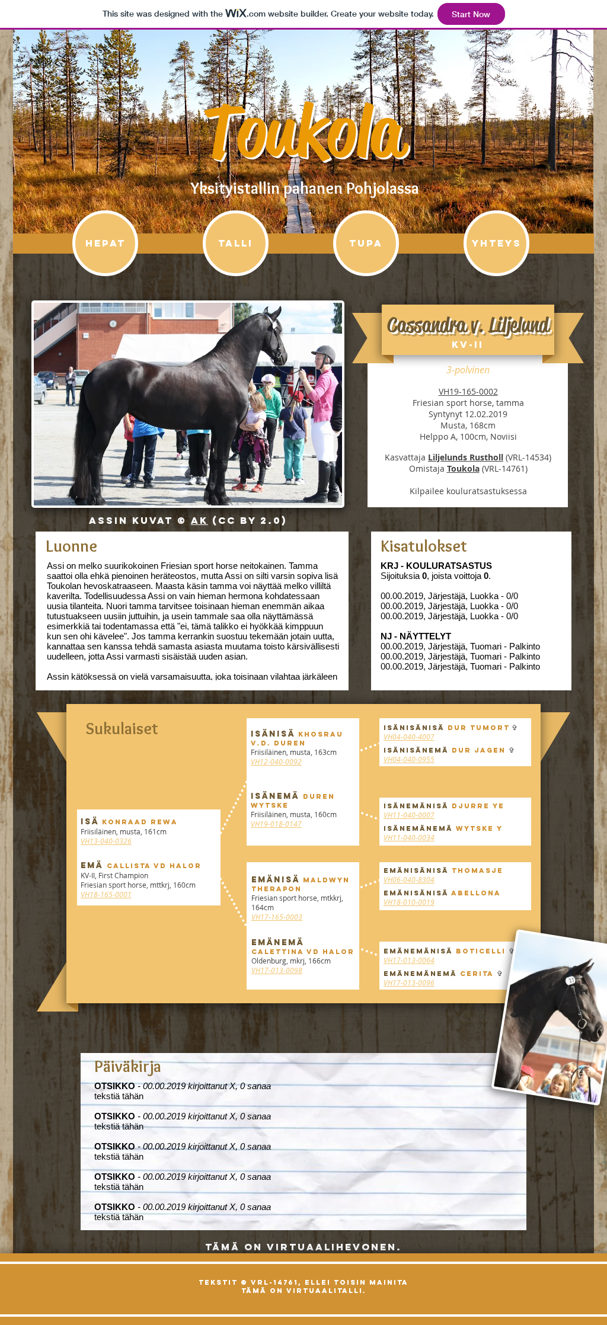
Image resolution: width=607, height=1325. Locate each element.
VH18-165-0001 (106, 894)
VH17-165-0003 (276, 916)
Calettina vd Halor (302, 952)
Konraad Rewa (140, 822)
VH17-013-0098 (276, 970)
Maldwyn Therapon (300, 884)
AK (199, 520)
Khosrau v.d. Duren (297, 738)
